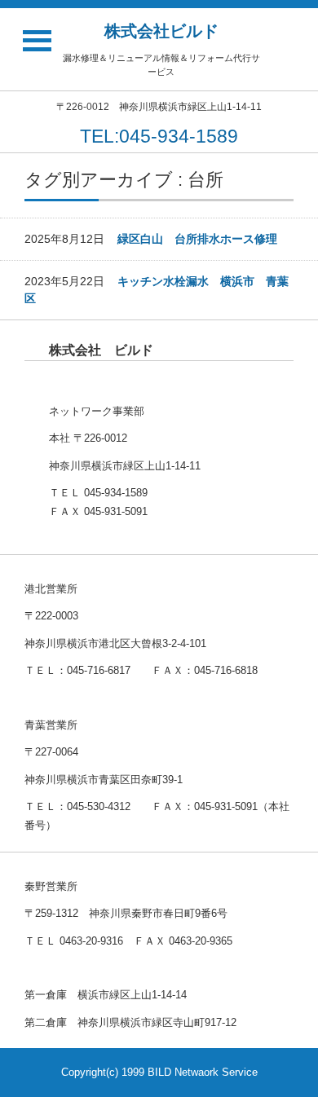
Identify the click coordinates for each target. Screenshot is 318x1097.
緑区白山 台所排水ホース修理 (197, 238)
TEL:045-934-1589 (159, 136)
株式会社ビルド (161, 31)
